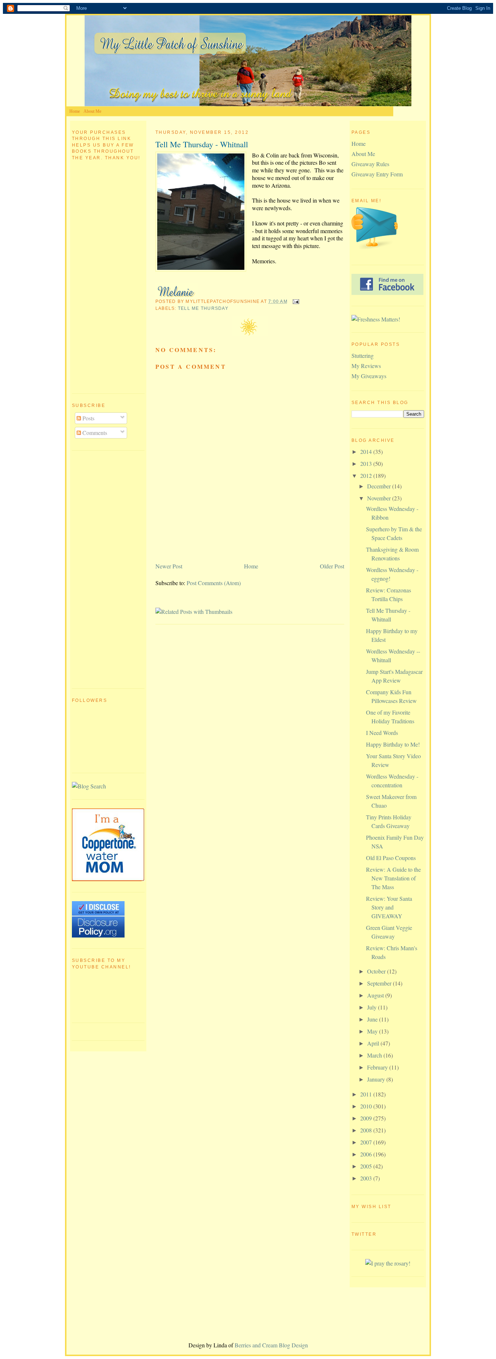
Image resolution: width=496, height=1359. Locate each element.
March (375, 1055)
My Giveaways (368, 376)
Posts (87, 418)
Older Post (332, 566)
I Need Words (382, 732)
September (380, 983)
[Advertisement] (101, 568)
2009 (366, 1118)
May (373, 1031)
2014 (366, 451)
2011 (366, 1094)
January (376, 1079)
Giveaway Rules (370, 164)
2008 (366, 1130)
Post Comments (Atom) (214, 583)
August (376, 995)
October (377, 971)
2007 (366, 1142)
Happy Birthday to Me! (393, 744)
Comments (94, 432)
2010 (366, 1106)
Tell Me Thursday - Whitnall (201, 144)
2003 (366, 1178)
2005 (366, 1166)
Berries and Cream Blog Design (271, 1345)
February (378, 1067)
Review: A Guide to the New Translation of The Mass (393, 878)
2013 (366, 463)
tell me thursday (203, 308)
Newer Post (168, 566)
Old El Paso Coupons (391, 858)
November (379, 498)
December (379, 486)
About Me (92, 111)
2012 (366, 475)
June (373, 1019)
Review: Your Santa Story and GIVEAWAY (389, 907)
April (374, 1043)
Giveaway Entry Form (377, 174)
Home (74, 111)
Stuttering (362, 355)
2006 (366, 1154)
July (372, 1007)
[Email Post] (295, 301)
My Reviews (366, 365)
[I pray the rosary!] (387, 1263)
